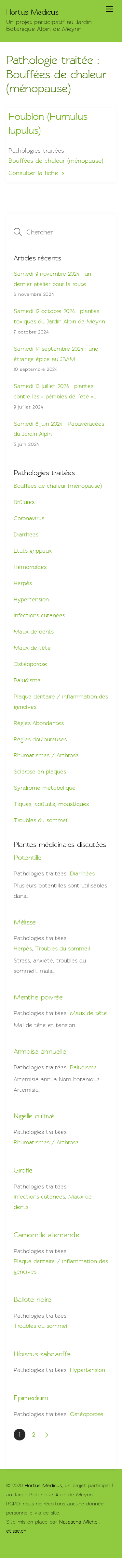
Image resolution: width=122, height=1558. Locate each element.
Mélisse (25, 922)
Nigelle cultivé (34, 1116)
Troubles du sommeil (41, 820)
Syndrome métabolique (44, 788)
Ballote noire (32, 1299)
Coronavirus (29, 518)
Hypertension (31, 599)
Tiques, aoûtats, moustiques (51, 804)
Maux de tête (32, 648)
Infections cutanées (39, 615)
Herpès (23, 583)
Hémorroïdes (30, 567)
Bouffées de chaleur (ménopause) (55, 160)
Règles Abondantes (39, 723)
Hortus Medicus (43, 1486)
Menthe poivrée (38, 997)
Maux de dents (34, 631)
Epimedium (31, 1398)
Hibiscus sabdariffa (42, 1354)
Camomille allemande (46, 1235)
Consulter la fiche (33, 173)
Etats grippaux (33, 550)
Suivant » (47, 1434)
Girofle (23, 1170)
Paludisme (27, 680)
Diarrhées (26, 534)
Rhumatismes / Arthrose (46, 755)
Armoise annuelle (40, 1051)
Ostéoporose (30, 664)
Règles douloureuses (40, 739)
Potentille (27, 857)
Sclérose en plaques (40, 771)
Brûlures (24, 502)
